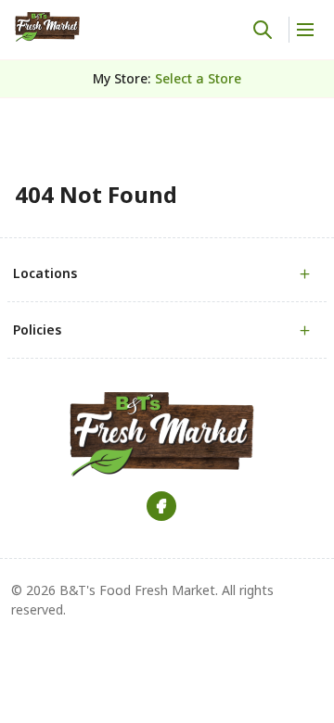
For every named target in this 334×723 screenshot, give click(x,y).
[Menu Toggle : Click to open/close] (304, 30)
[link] (47, 27)
